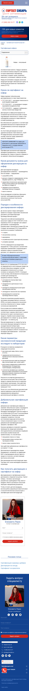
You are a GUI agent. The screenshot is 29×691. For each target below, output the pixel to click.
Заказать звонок (7, 2)
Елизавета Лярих (12, 522)
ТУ (24, 226)
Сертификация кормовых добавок (13, 563)
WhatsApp (20, 615)
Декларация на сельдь (9, 566)
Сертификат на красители (10, 568)
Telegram (16, 615)
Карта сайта (5, 687)
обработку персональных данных (16, 537)
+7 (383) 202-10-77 (8, 22)
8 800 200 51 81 (9, 615)
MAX (12, 615)
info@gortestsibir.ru (9, 652)
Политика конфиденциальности (10, 683)
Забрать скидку (15, 36)
